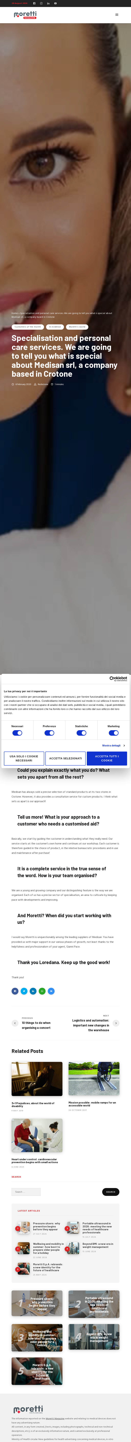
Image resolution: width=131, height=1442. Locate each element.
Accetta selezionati (65, 758)
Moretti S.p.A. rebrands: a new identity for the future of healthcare (48, 1267)
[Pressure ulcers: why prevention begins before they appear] (24, 1228)
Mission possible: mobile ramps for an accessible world (92, 1104)
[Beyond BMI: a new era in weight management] (73, 1248)
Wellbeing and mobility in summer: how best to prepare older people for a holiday (48, 1248)
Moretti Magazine (55, 1419)
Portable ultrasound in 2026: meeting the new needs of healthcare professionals (97, 1228)
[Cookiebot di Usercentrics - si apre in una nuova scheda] (112, 678)
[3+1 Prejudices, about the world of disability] (37, 1079)
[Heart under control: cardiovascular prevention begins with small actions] (37, 1135)
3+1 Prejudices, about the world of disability (33, 1104)
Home (15, 313)
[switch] (49, 733)
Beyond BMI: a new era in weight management (98, 1245)
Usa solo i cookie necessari (24, 758)
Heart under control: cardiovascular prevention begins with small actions (35, 1161)
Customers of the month (28, 327)
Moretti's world (77, 327)
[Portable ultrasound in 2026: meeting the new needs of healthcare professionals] (73, 1228)
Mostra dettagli (111, 745)
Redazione (43, 384)
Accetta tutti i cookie (107, 758)
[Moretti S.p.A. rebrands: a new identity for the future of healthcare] (24, 1269)
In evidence (55, 327)
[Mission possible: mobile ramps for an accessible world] (94, 1078)
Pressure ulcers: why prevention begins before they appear (46, 1226)
